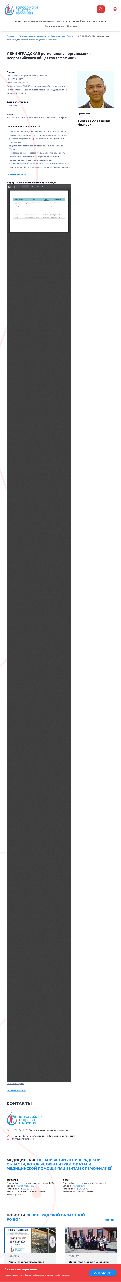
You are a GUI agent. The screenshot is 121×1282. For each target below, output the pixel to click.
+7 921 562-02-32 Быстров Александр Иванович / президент (40, 1130)
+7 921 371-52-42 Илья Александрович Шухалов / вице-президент (43, 1136)
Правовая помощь (54, 26)
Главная (10, 36)
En (115, 9)
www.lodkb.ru (78, 1186)
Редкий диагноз (81, 21)
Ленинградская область (61, 36)
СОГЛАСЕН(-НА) (102, 1273)
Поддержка (99, 21)
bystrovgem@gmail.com (23, 1139)
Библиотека (63, 21)
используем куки (16, 1275)
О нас (18, 21)
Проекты (72, 26)
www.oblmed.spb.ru (25, 1186)
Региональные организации (39, 21)
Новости (109, 1219)
